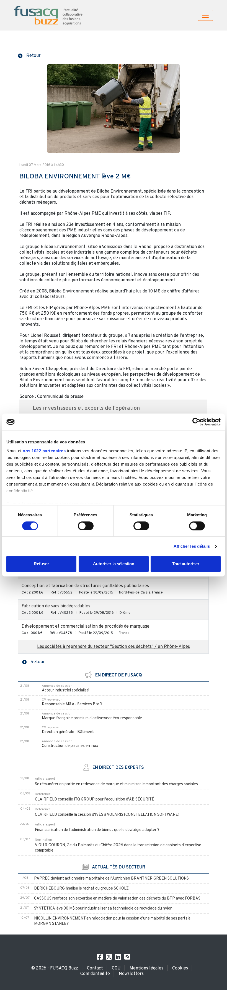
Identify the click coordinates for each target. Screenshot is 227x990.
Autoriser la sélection (113, 564)
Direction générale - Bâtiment (68, 732)
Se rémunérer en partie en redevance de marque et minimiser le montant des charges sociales (116, 784)
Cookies (180, 968)
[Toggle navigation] (205, 15)
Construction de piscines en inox (70, 746)
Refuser (41, 564)
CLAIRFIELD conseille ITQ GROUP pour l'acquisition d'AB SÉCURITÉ (94, 799)
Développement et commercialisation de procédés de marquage (85, 626)
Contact (95, 968)
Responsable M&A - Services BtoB (72, 704)
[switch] (86, 525)
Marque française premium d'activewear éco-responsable (92, 718)
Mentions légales (146, 968)
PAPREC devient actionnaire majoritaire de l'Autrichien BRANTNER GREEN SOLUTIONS (111, 878)
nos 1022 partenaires (44, 450)
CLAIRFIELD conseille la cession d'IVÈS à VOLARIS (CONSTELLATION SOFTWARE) (107, 814)
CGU (116, 968)
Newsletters (131, 974)
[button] (29, 55)
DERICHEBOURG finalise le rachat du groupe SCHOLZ (81, 888)
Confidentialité (95, 974)
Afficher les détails (192, 546)
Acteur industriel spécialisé (65, 690)
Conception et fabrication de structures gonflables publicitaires (85, 586)
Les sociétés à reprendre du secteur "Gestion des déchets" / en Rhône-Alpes (113, 647)
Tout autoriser (185, 564)
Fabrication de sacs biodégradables (56, 606)
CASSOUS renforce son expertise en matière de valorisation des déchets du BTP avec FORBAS (117, 898)
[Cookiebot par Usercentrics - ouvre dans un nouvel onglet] (196, 422)
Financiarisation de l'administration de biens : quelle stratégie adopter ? (97, 830)
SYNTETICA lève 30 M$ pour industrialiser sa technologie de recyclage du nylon (103, 908)
